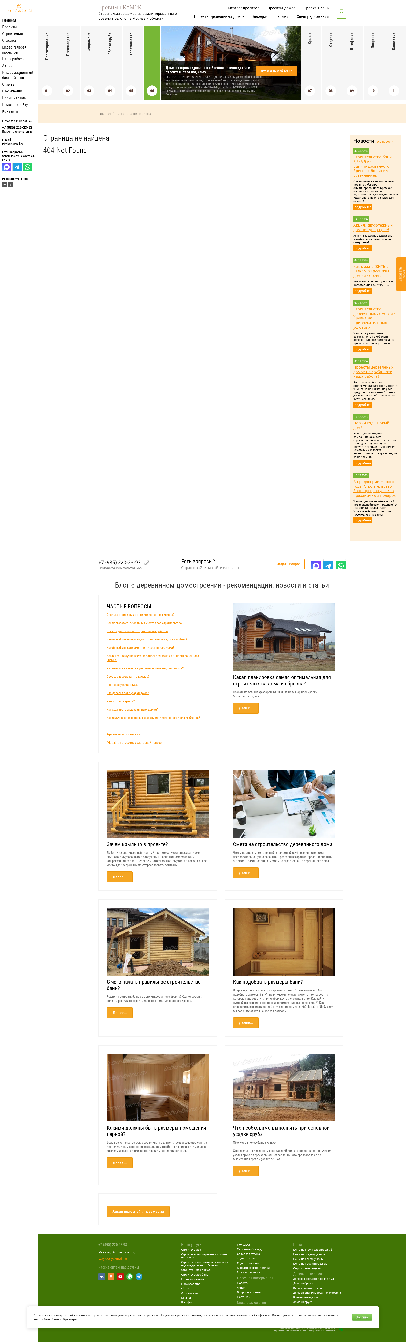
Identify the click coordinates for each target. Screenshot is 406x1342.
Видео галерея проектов (14, 50)
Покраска (243, 1244)
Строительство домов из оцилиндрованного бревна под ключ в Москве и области (137, 16)
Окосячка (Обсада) (249, 1249)
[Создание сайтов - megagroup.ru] (341, 1330)
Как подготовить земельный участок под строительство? (145, 623)
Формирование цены (307, 1268)
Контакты (10, 111)
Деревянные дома (307, 1273)
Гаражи (282, 16)
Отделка (9, 40)
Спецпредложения (313, 16)
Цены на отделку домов (309, 1254)
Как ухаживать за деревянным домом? (132, 709)
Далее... (246, 708)
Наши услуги (191, 1244)
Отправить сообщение (276, 71)
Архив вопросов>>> (123, 734)
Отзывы (8, 84)
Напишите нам (14, 97)
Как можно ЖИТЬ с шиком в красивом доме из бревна (371, 271)
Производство (190, 1284)
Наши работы (13, 59)
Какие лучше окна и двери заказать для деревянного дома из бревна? (153, 718)
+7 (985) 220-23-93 (17, 127)
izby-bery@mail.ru (12, 143)
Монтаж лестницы (249, 1272)
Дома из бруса (302, 1302)
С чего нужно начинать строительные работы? (137, 631)
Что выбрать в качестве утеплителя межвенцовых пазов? (145, 668)
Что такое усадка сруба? (122, 685)
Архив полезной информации (138, 1211)
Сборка (186, 1288)
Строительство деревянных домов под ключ (204, 1255)
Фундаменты (189, 1293)
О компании (12, 91)
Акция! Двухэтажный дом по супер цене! (373, 227)
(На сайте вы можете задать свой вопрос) (135, 743)
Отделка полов (247, 1258)
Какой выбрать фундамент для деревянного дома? (140, 648)
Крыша (186, 1298)
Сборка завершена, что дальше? (128, 676)
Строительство (15, 33)
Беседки (260, 16)
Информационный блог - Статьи (17, 75)
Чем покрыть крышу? (121, 701)
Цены (297, 1244)
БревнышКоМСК (119, 7)
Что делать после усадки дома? (128, 693)
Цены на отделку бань (308, 1259)
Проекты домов (281, 8)
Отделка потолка (248, 1254)
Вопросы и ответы (249, 1292)
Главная (9, 20)
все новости (385, 142)
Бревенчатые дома (305, 1297)
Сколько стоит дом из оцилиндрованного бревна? (140, 615)
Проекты (9, 26)
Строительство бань (194, 1274)
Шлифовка (188, 1302)
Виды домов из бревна (308, 1288)
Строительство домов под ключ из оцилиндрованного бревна (204, 1263)
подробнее (362, 207)
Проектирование (192, 1279)
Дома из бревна (303, 1283)
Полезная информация (255, 1278)
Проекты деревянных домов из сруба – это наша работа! (373, 372)
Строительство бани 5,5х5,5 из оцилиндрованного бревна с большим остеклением (372, 166)
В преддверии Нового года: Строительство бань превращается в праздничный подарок (374, 488)
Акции (7, 65)
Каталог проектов (243, 8)
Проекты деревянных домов (219, 16)
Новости (242, 1283)
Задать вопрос (288, 564)
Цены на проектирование (310, 1263)
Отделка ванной (248, 1263)
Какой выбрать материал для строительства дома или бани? (147, 639)
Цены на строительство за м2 (312, 1249)
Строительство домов (195, 1270)
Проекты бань (316, 8)
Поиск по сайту (15, 104)
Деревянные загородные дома (313, 1279)
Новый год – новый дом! (371, 425)
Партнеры (244, 1297)
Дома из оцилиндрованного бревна (317, 1293)
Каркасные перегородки (253, 1268)
